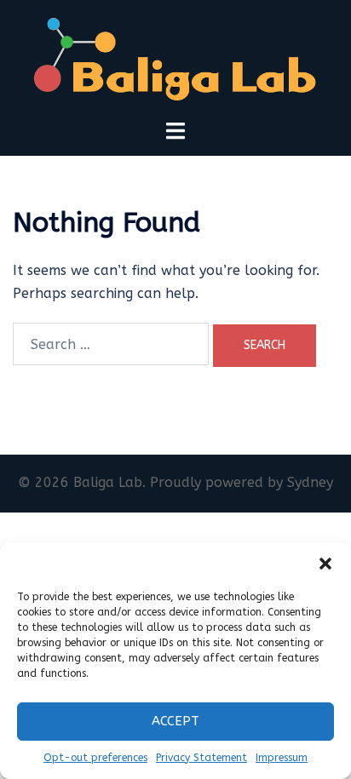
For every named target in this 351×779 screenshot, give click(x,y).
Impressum (282, 758)
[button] (325, 563)
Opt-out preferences (95, 758)
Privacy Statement (201, 758)
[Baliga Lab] (176, 58)
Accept (175, 721)
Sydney (310, 482)
